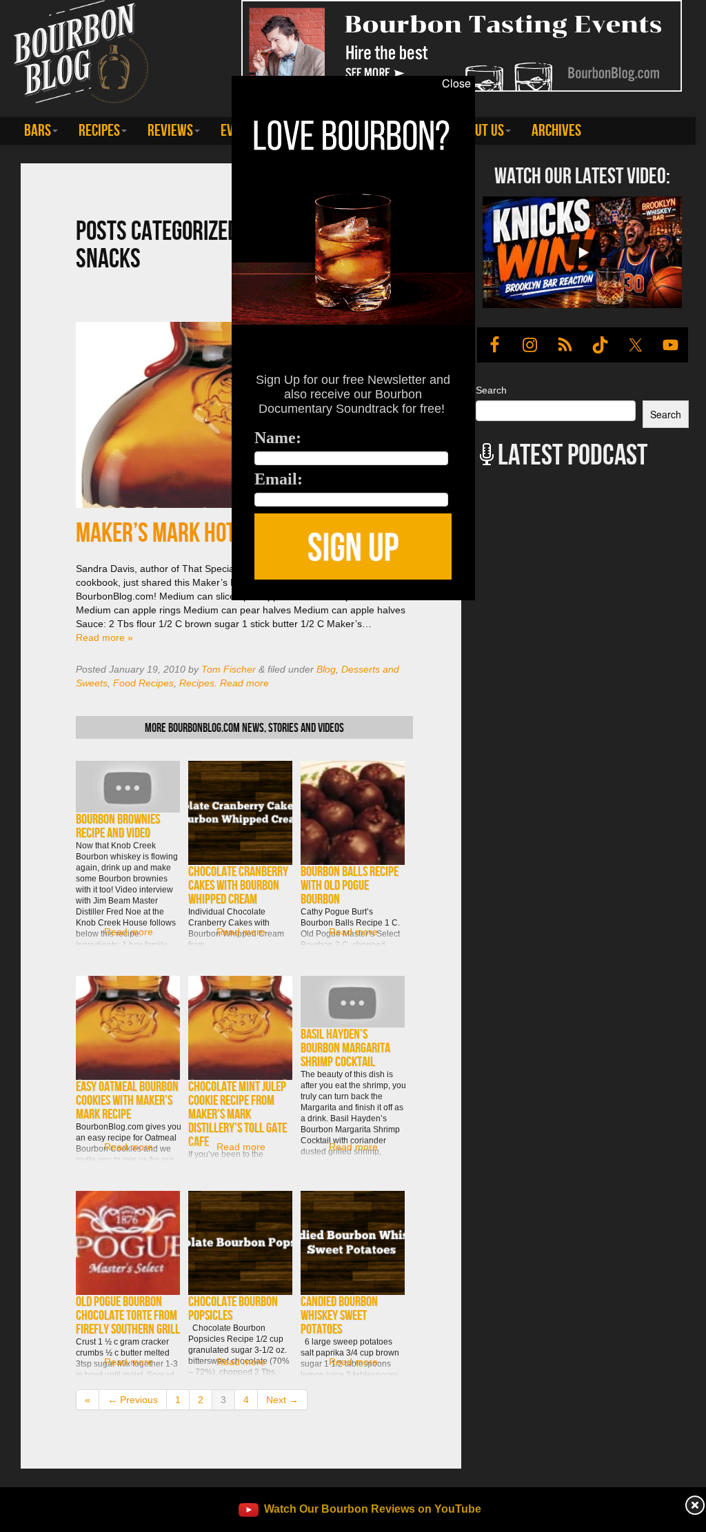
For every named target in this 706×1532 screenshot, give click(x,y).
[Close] (146, 608)
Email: (278, 479)
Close (456, 83)
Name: (277, 438)
